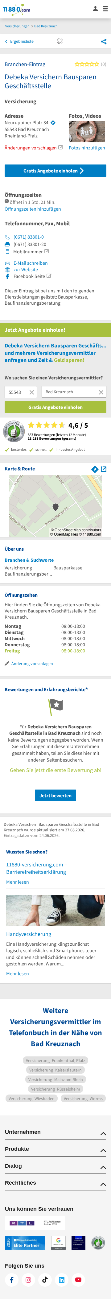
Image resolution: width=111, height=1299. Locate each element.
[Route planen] (53, 122)
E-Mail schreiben (30, 263)
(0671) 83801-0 (29, 237)
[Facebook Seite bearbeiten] (49, 276)
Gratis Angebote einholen (51, 171)
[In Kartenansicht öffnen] (103, 468)
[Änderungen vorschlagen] (60, 147)
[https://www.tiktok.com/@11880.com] (45, 1280)
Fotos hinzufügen (87, 148)
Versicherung (20, 101)
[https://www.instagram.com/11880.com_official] (28, 1280)
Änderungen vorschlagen (31, 148)
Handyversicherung (28, 933)
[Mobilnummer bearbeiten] (46, 251)
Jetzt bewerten (55, 795)
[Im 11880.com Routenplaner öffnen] (95, 468)
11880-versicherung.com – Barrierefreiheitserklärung (36, 868)
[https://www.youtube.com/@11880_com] (78, 1280)
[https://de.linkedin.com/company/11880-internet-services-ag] (61, 1280)
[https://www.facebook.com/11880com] (11, 1280)
